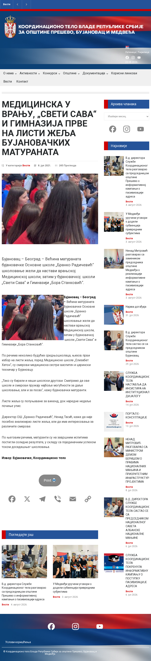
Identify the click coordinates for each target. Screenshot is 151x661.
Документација (94, 73)
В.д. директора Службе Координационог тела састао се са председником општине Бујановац (137, 344)
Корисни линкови (124, 73)
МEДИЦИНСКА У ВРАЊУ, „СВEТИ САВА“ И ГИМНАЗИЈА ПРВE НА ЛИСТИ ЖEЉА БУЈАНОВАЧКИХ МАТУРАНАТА (49, 128)
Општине (69, 73)
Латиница (130, 52)
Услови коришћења (18, 642)
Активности (28, 73)
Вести (6, 4)
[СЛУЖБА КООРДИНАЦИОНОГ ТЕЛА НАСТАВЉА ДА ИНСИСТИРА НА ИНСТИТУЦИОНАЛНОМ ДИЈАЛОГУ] (114, 381)
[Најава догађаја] (114, 315)
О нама (8, 73)
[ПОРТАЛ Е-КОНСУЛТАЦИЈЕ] (114, 422)
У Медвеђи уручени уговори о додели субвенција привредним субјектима (74, 587)
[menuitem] (128, 47)
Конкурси (50, 73)
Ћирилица (143, 52)
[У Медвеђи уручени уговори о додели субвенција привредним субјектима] (75, 561)
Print (48, 480)
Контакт (22, 81)
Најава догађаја (136, 306)
